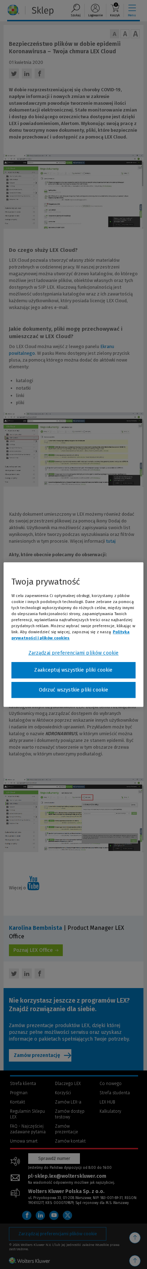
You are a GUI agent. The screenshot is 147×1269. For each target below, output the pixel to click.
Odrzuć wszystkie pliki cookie (73, 690)
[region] (73, 634)
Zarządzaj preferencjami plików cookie (74, 653)
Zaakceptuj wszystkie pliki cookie (73, 670)
